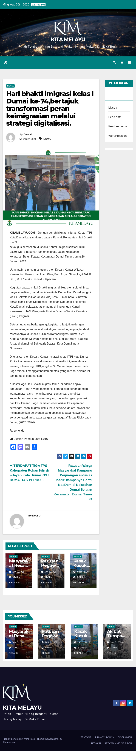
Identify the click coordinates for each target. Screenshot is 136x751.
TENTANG (86, 737)
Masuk (112, 107)
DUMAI (47, 138)
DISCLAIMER (125, 737)
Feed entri (114, 117)
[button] (114, 62)
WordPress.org (118, 135)
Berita (10, 86)
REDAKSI (96, 743)
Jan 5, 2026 (83, 642)
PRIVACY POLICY (104, 737)
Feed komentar (118, 126)
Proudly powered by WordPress (19, 739)
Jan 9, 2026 (18, 642)
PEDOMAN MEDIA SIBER (118, 743)
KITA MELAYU (68, 39)
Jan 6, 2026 (51, 642)
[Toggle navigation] (129, 62)
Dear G (28, 134)
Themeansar (9, 742)
